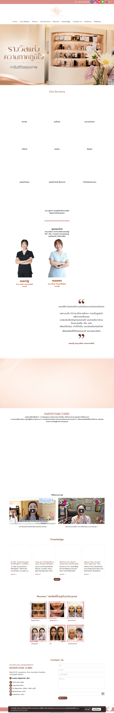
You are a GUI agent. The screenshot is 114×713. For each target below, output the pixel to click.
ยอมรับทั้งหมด (96, 709)
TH (109, 2)
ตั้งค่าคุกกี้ (87, 709)
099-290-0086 (83, 2)
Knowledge (66, 21)
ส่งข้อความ (63, 698)
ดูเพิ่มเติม (13, 574)
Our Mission (24, 21)
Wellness (97, 21)
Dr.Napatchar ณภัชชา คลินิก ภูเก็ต (24, 688)
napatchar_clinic (18, 694)
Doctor (35, 21)
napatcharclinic (18, 685)
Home (15, 21)
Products (87, 21)
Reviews (56, 21)
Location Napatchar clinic (20, 678)
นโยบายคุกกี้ (24, 710)
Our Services (45, 21)
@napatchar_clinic (19, 691)
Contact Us (77, 21)
